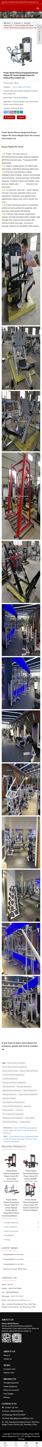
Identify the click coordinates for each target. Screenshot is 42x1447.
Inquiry (26, 1445)
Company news (10, 1369)
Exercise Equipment (24, 1086)
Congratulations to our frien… (14, 1254)
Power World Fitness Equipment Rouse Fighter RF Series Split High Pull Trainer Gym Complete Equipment (21, 1138)
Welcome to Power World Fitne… (15, 1269)
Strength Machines (10, 1094)
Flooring (7, 1240)
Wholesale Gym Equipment (13, 1118)
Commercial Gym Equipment (13, 1075)
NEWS (7, 1365)
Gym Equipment (9, 1086)
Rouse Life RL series (10, 1071)
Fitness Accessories (11, 1231)
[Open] (39, 34)
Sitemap (21, 1439)
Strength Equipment (11, 1222)
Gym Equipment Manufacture (13, 1102)
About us (7, 1355)
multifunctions (25, 1122)
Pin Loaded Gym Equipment (13, 1114)
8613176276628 (17, 1296)
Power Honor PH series (16, 1063)
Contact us (8, 1359)
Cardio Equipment (10, 1227)
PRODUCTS (10, 1379)
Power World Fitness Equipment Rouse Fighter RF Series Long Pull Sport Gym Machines (21, 1130)
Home (8, 23)
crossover (19, 1110)
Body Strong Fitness (10, 1122)
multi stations (30, 1118)
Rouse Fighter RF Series (24, 25)
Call (15, 1445)
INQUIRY (10, 117)
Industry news (9, 1373)
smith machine (8, 1110)
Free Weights (9, 1235)
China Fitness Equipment (28, 1094)
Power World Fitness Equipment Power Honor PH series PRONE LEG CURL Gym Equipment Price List (30, 1179)
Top (36, 1445)
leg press (27, 1106)
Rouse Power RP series (29, 1071)
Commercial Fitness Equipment (14, 1083)
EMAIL (21, 117)
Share (5, 1445)
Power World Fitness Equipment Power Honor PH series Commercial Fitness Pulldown (30, 1205)
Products (17, 23)
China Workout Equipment (12, 1106)
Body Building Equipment (12, 1090)
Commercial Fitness (10, 1079)
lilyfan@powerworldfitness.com (18, 1300)
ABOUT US (9, 1351)
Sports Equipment (30, 1090)
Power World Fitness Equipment (14, 1067)
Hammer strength (9, 1098)
